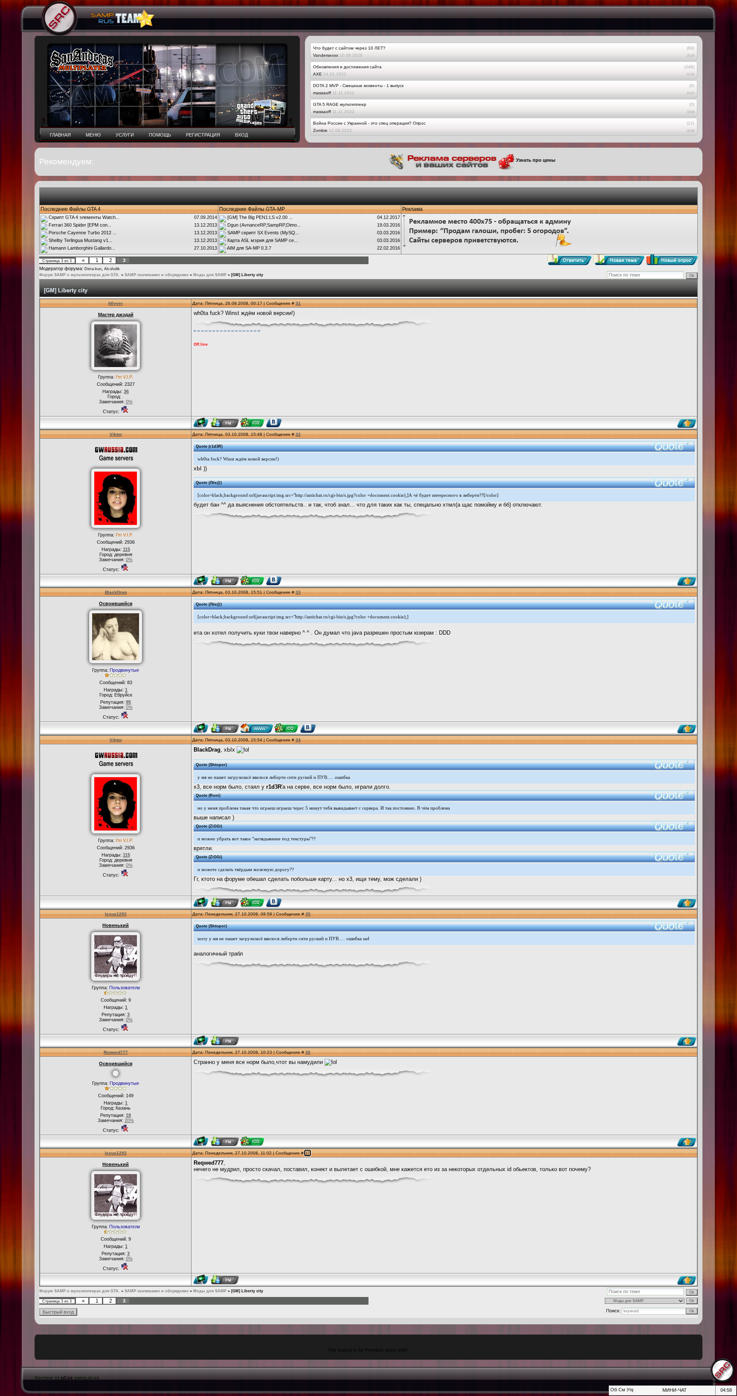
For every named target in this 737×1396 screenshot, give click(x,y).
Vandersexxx (325, 55)
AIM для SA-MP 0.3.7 (249, 248)
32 (298, 434)
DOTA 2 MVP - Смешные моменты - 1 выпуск (358, 85)
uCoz (67, 1377)
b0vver (115, 303)
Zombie (320, 130)
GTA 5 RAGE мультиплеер (339, 104)
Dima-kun (93, 269)
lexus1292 (116, 914)
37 (307, 1153)
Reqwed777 (116, 1052)
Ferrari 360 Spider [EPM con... (80, 224)
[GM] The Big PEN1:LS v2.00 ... (260, 217)
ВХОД (241, 134)
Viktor (116, 434)
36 (307, 1052)
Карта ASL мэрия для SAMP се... (262, 240)
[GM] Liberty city (247, 275)
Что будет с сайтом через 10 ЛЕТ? (349, 48)
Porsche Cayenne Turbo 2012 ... (82, 232)
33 (298, 592)
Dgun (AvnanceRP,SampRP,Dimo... (264, 224)
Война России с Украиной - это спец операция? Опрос (369, 123)
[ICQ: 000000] (252, 422)
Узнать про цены (503, 160)
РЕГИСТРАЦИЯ (203, 134)
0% (129, 401)
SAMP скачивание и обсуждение (157, 275)
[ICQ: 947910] (252, 580)
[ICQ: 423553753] (252, 1141)
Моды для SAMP (209, 275)
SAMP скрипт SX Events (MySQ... (263, 232)
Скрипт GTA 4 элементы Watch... (84, 217)
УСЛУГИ (125, 134)
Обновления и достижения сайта (347, 66)
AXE (317, 74)
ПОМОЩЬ (160, 134)
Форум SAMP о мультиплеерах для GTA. (79, 275)
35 (307, 914)
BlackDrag (116, 592)
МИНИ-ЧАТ (674, 1390)
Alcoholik (112, 269)
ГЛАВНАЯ (60, 134)
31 (298, 303)
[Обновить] (613, 1392)
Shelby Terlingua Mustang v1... (80, 240)
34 (298, 739)
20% (129, 1120)
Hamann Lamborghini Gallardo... (82, 248)
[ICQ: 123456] (286, 728)
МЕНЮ (93, 134)
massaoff (322, 92)
